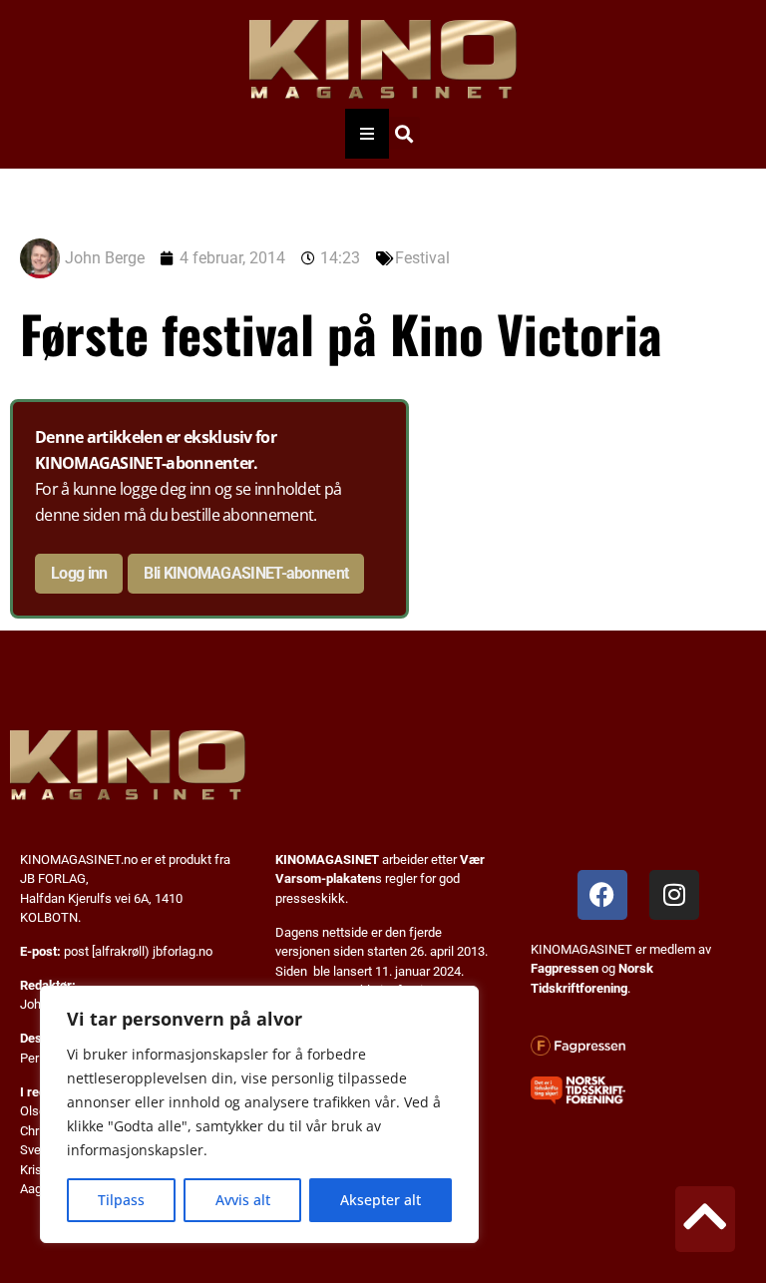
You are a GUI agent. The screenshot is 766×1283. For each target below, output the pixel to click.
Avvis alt (242, 1199)
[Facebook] (602, 895)
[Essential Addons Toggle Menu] (367, 134)
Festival (422, 257)
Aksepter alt (380, 1199)
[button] (403, 133)
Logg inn (79, 573)
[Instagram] (674, 895)
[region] (259, 1114)
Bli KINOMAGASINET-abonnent (246, 573)
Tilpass (121, 1199)
